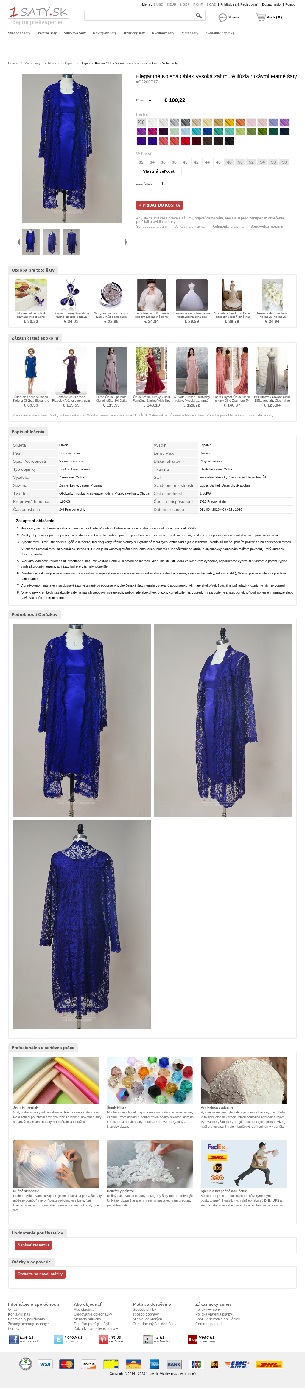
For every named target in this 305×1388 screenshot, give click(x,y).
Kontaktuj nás (19, 1314)
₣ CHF (198, 4)
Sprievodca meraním (267, 226)
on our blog (207, 1339)
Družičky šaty (134, 33)
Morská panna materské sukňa (109, 415)
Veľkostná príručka (190, 226)
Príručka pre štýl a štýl (91, 1324)
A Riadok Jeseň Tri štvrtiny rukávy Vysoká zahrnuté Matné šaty (192, 400)
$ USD (158, 4)
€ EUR (171, 4)
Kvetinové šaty (163, 33)
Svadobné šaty (19, 33)
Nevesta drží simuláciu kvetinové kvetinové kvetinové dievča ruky (272, 317)
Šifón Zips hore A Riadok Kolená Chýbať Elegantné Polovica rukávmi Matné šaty (31, 402)
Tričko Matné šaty (260, 415)
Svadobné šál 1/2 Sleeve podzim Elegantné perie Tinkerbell (151, 317)
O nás (13, 1310)
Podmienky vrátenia (227, 226)
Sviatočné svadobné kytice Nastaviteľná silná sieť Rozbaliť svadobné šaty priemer (191, 319)
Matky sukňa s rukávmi (67, 415)
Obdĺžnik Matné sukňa (151, 415)
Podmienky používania (26, 1319)
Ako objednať (85, 1310)
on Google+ (162, 1339)
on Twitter (74, 1339)
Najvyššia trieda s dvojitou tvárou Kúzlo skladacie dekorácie (111, 317)
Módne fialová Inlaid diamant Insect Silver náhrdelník (31, 317)
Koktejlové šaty (104, 33)
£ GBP (185, 4)
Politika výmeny (208, 1310)
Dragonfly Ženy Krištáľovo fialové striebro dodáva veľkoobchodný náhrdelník (71, 317)
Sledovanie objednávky (93, 1314)
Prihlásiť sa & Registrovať (238, 4)
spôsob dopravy (146, 1314)
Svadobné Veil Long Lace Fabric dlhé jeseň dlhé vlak (232, 315)
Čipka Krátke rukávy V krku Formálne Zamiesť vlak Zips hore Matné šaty (151, 400)
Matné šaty (189, 33)
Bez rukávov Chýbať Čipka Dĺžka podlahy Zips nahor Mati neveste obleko (272, 400)
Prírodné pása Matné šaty (225, 415)
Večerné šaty (47, 33)
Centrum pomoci (208, 1324)
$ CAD (211, 4)
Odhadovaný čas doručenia (155, 1324)
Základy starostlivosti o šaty (96, 1329)
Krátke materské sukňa (30, 415)
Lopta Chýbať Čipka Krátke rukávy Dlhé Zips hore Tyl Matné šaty (232, 400)
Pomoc (290, 4)
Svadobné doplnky (220, 33)
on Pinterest (118, 1339)
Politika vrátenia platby (213, 1314)
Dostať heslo (271, 4)
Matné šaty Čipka (60, 63)
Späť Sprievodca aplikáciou (217, 1319)
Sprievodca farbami (152, 226)
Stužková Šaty (75, 33)
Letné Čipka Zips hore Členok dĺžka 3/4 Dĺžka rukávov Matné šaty (111, 400)
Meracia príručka (87, 1319)
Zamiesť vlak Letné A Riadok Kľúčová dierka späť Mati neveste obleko (71, 400)
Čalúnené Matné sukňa (187, 415)
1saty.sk (152, 1373)
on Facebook (29, 1339)
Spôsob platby (144, 1310)
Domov (13, 63)
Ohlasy (13, 1329)
